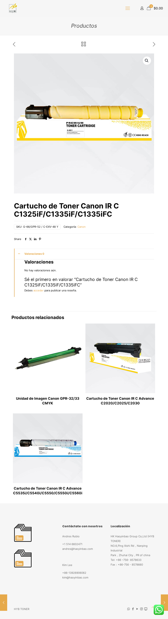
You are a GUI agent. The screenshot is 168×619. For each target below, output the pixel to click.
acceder (38, 290)
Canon (81, 226)
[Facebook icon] (132, 609)
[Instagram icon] (141, 609)
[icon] (145, 609)
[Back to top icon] (152, 607)
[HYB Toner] (12, 8)
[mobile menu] (127, 8)
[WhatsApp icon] (128, 609)
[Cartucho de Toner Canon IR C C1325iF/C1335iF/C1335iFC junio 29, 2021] (3, 602)
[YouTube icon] (137, 609)
